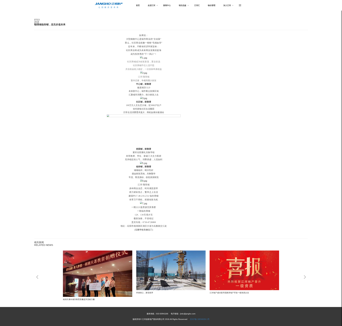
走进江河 (151, 5)
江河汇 (197, 5)
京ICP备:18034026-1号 (199, 319)
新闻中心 (167, 5)
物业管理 (211, 5)
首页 (138, 5)
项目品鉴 (182, 5)
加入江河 (227, 5)
